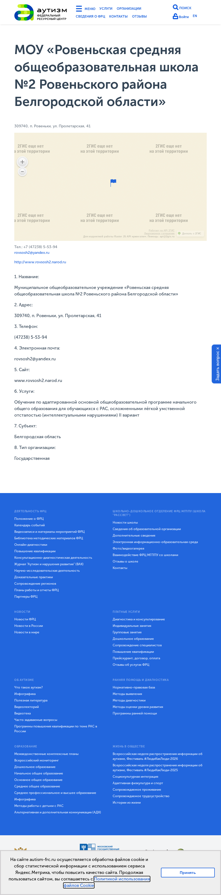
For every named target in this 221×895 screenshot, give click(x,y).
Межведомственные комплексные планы (46, 754)
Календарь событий (29, 525)
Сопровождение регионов (35, 583)
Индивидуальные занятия (132, 626)
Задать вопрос (217, 366)
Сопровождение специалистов (137, 645)
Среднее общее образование (37, 786)
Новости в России (28, 626)
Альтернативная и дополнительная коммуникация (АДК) (57, 812)
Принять (188, 872)
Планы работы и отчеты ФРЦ (36, 590)
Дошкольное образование (133, 639)
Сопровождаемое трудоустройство (141, 796)
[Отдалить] (22, 171)
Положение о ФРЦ (29, 519)
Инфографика (25, 694)
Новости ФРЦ (25, 619)
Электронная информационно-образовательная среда (155, 542)
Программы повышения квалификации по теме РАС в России (55, 728)
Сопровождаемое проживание (137, 789)
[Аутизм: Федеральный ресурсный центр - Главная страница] (40, 13)
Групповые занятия (127, 632)
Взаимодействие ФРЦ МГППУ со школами (145, 555)
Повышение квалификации (35, 551)
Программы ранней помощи (135, 713)
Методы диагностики (129, 700)
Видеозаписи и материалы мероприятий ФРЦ (49, 532)
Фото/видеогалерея (128, 548)
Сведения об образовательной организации (147, 529)
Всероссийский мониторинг (36, 760)
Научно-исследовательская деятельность (47, 571)
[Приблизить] (22, 162)
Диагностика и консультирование (139, 619)
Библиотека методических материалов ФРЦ (48, 538)
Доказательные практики (33, 577)
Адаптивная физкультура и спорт (138, 783)
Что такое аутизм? (28, 687)
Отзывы (149, 17)
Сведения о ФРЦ (93, 17)
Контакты (125, 17)
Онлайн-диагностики (30, 545)
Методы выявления (127, 694)
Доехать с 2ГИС (191, 233)
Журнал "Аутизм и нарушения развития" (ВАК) (49, 564)
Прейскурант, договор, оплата (136, 658)
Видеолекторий (26, 707)
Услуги (110, 9)
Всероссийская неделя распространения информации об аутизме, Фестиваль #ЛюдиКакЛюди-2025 (157, 767)
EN (197, 17)
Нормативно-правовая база (134, 687)
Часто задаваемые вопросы (35, 720)
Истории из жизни (127, 802)
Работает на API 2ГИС (162, 230)
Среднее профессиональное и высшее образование (55, 793)
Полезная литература (30, 700)
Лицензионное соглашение (159, 233)
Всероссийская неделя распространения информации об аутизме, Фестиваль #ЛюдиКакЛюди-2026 (157, 756)
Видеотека (22, 713)
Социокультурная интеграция (135, 776)
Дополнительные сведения (134, 535)
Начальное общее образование (38, 773)
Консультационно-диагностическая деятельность (53, 558)
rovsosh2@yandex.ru (31, 252)
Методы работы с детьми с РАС (39, 806)
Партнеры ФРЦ (25, 596)
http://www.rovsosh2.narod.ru (40, 262)
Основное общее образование (38, 780)
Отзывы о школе (125, 561)
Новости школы (125, 522)
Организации (136, 9)
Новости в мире (26, 632)
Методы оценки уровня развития (138, 707)
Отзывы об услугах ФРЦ (131, 665)
